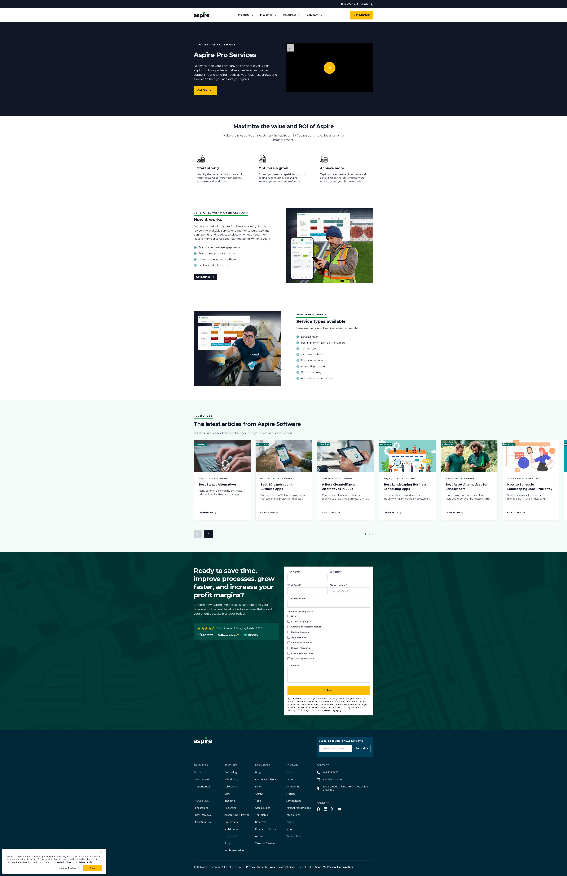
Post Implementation (302, 653)
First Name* (293, 572)
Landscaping (201, 807)
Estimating (230, 772)
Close (92, 868)
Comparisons (293, 800)
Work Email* (294, 585)
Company (312, 15)
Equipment (231, 836)
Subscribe (362, 748)
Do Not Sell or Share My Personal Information (325, 867)
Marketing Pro (202, 822)
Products (244, 15)
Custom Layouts (300, 632)
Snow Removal (202, 815)
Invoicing (229, 800)
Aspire (197, 772)
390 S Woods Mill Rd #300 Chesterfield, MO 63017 (345, 788)
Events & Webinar (265, 779)
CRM (227, 793)
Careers (290, 779)
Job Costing (231, 786)
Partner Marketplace (298, 807)
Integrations (293, 815)
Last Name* (336, 572)
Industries (266, 15)
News (258, 786)
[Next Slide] (208, 534)
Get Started (361, 15)
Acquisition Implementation (306, 627)
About (289, 772)
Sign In (364, 4)
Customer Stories (265, 829)
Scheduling (231, 779)
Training (290, 793)
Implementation (234, 850)
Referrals (260, 822)
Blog (258, 772)
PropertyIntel (202, 786)
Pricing (290, 822)
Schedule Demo (332, 779)
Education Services (301, 643)
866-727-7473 (349, 4)
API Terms (261, 836)
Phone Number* (338, 585)
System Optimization (302, 658)
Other (294, 616)
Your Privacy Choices (282, 867)
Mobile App (231, 829)
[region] (54, 861)
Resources (289, 15)
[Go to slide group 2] (369, 534)
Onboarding (293, 786)
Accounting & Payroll (237, 815)
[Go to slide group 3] (372, 534)
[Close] (101, 852)
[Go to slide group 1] (365, 534)
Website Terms (65, 862)
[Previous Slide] (198, 534)
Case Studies (262, 807)
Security (291, 829)
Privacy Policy (327, 707)
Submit (329, 690)
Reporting (230, 807)
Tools (258, 800)
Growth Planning (300, 648)
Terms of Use (308, 707)
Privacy (250, 867)
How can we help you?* (300, 611)
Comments (293, 665)
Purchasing (231, 822)
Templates (261, 815)
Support (229, 843)
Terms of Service (265, 843)
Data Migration (299, 637)
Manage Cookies (67, 868)
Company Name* (296, 598)
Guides (259, 793)
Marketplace (293, 836)
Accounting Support (302, 621)
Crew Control (202, 779)
